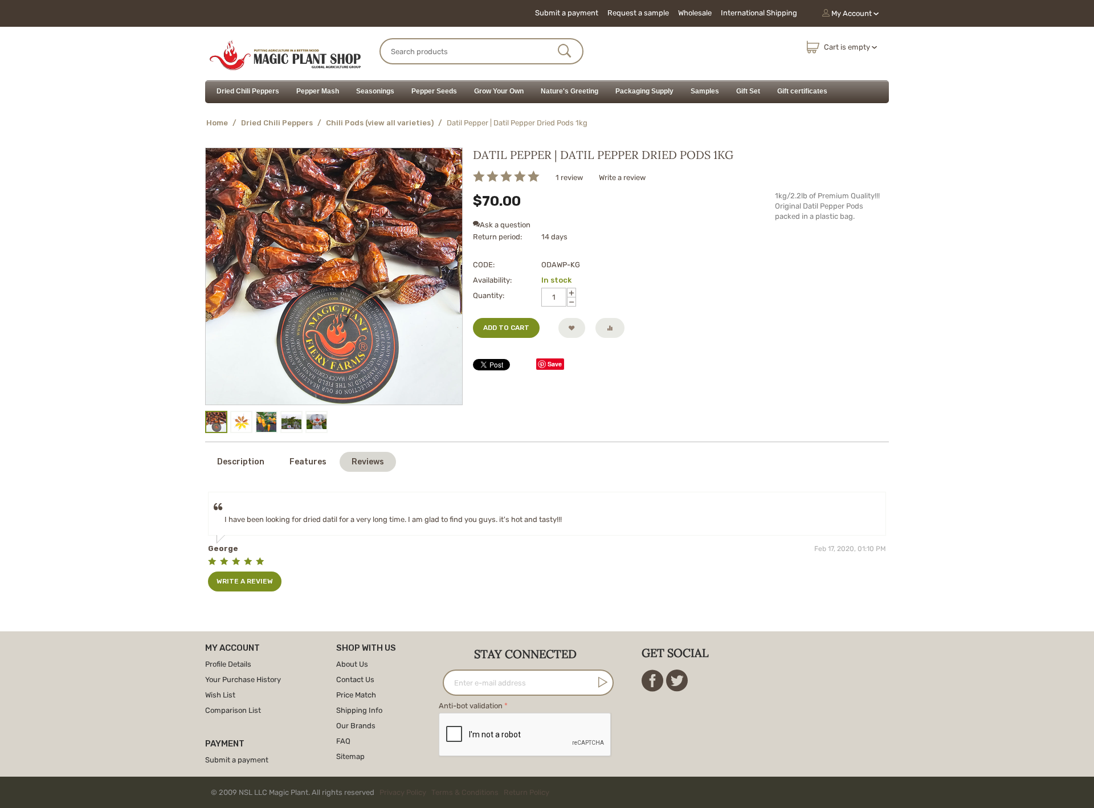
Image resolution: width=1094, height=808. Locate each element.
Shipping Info (359, 710)
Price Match (356, 695)
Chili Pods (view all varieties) (380, 123)
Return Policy (526, 792)
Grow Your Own (499, 91)
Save (555, 364)
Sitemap (350, 756)
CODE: (484, 264)
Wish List (220, 695)
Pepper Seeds (434, 91)
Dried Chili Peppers (248, 91)
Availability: (492, 280)
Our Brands (355, 725)
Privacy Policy (402, 792)
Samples (705, 91)
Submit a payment (566, 13)
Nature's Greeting (569, 91)
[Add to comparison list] (609, 328)
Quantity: (488, 295)
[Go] (600, 682)
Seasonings (375, 91)
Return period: (497, 236)
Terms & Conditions (465, 792)
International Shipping (759, 13)
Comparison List (233, 710)
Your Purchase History (243, 679)
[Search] (565, 51)
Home (217, 123)
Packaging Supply (644, 91)
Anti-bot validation (471, 705)
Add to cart (506, 328)
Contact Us (355, 679)
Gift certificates (802, 91)
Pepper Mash (317, 91)
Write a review (622, 177)
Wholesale (695, 13)
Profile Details (228, 664)
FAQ (343, 741)
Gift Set (748, 91)
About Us (352, 664)
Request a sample (638, 13)
